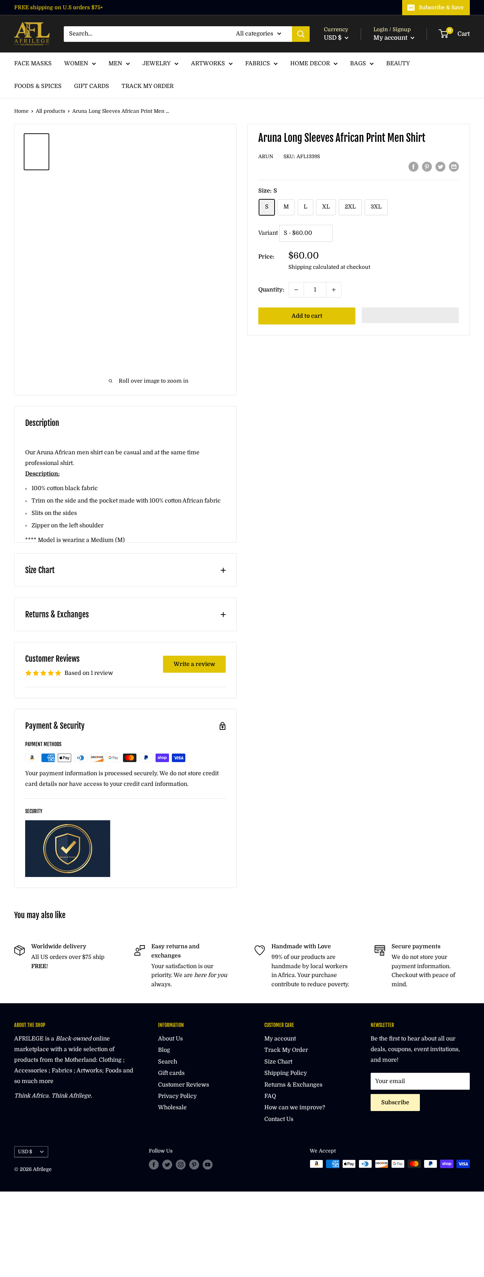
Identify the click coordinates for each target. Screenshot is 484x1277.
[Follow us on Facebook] (154, 1165)
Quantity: (271, 290)
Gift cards (171, 1073)
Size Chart (278, 1062)
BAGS (358, 63)
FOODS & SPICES (38, 86)
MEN (115, 63)
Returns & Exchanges (293, 1085)
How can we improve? (294, 1107)
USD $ (25, 1151)
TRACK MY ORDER (148, 86)
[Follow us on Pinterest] (194, 1165)
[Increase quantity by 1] (333, 289)
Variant (268, 233)
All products (50, 111)
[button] (410, 315)
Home (21, 111)
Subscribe (395, 1102)
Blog (164, 1050)
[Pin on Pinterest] (427, 166)
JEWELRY (156, 63)
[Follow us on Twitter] (167, 1165)
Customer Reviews (183, 1085)
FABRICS (257, 63)
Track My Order (286, 1050)
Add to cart (307, 316)
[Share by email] (454, 166)
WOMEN (76, 63)
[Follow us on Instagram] (181, 1165)
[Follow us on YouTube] (208, 1165)
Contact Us (278, 1119)
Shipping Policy (285, 1073)
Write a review (194, 664)
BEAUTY (398, 63)
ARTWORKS (208, 63)
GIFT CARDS (91, 86)
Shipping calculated (313, 267)
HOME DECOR (310, 63)
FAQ (270, 1096)
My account (391, 37)
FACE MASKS (33, 63)
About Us (170, 1039)
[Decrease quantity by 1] (296, 289)
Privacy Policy (177, 1096)
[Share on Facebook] (413, 166)
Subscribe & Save (441, 7)
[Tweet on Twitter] (440, 166)
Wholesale (172, 1107)
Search (167, 1062)
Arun (265, 156)
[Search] (301, 34)
